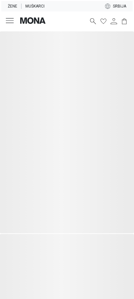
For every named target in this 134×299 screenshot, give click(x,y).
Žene (12, 6)
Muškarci (35, 6)
